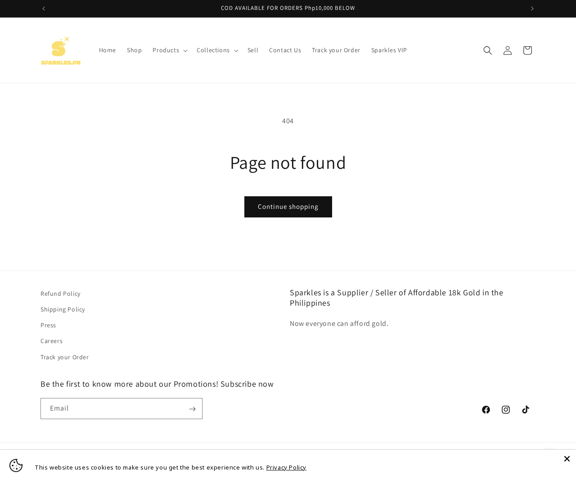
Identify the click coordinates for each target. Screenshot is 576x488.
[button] (169, 50)
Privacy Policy (286, 467)
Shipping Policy (62, 309)
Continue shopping (288, 206)
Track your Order (64, 357)
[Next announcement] (532, 8)
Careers (51, 341)
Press (48, 325)
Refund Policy (60, 293)
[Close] (567, 458)
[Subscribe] (192, 409)
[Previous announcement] (44, 8)
